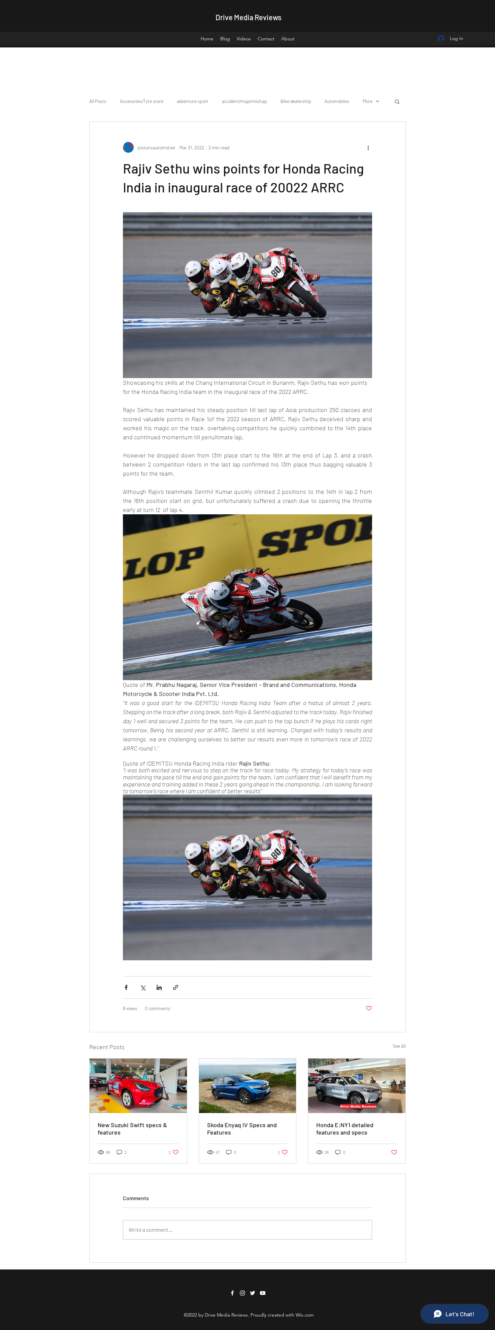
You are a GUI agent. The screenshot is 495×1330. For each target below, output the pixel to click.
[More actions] (368, 147)
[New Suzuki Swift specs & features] (138, 1086)
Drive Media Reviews (249, 17)
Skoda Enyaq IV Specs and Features (242, 1128)
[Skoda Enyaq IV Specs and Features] (247, 1086)
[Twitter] (252, 1293)
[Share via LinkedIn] (159, 987)
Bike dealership (295, 101)
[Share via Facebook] (126, 987)
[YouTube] (262, 1293)
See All (399, 1046)
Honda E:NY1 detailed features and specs (344, 1128)
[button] (397, 101)
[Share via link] (175, 987)
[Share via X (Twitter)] (142, 987)
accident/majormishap (244, 101)
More (367, 101)
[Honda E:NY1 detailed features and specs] (356, 1086)
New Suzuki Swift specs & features (132, 1128)
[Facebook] (232, 1293)
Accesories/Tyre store (141, 101)
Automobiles (337, 101)
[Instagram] (242, 1293)
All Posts (97, 101)
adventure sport (192, 101)
